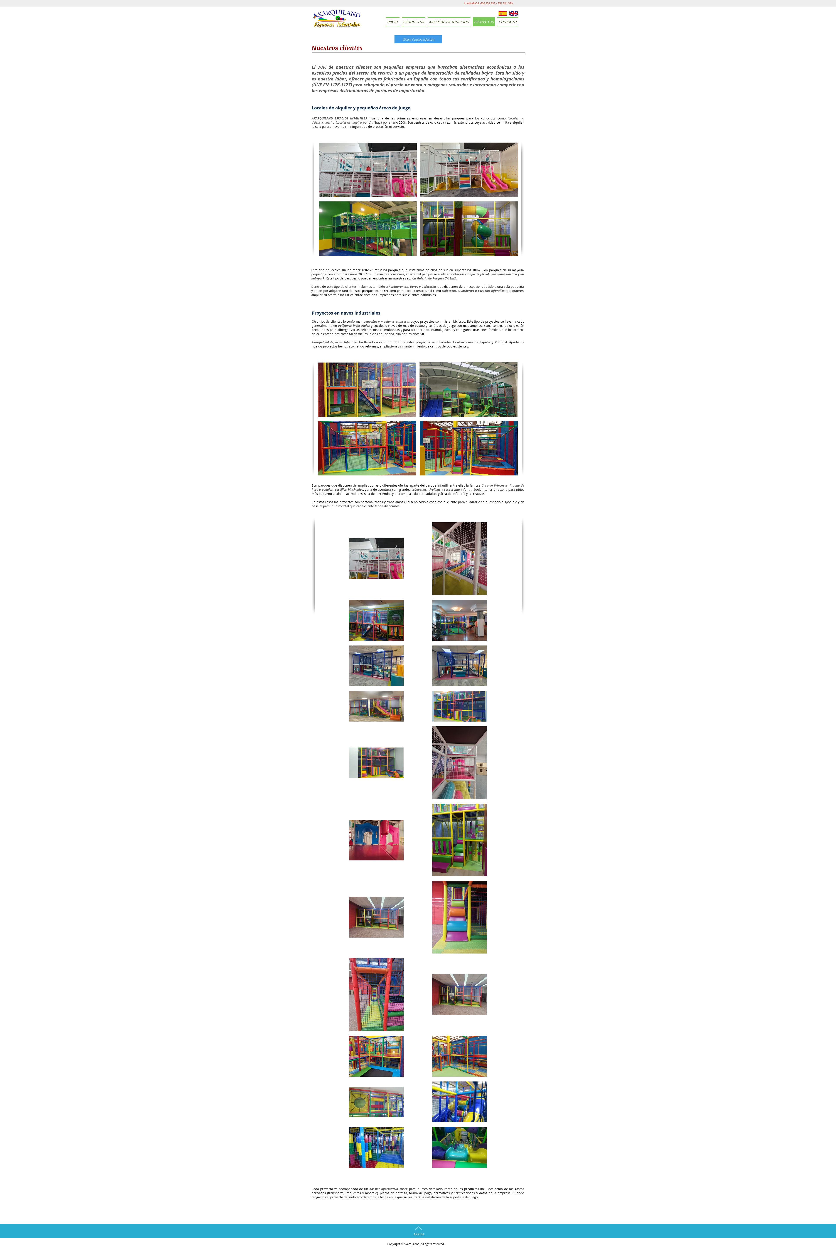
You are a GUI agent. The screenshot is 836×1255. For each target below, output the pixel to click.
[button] (413, 21)
